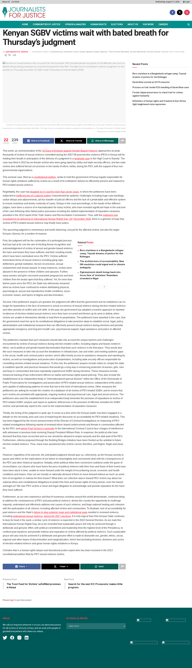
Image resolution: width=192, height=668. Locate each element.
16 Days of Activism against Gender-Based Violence (70, 150)
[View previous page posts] (99, 287)
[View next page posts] (104, 287)
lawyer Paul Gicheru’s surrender (37, 428)
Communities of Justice (46, 24)
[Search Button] (189, 24)
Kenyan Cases (92, 52)
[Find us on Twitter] (180, 12)
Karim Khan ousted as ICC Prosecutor (151, 82)
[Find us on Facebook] (172, 12)
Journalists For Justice (16, 52)
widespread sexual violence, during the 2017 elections (42, 516)
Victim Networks (138, 52)
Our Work (15, 2)
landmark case (82, 158)
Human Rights (98, 24)
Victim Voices (153, 52)
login (12, 600)
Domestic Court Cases (74, 52)
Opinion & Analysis (75, 24)
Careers (163, 24)
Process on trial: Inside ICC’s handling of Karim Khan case (160, 87)
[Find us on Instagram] (187, 12)
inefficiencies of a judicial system (33, 195)
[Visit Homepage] (23, 12)
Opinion (103, 52)
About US (6, 2)
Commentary (57, 52)
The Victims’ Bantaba (118, 52)
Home (25, 24)
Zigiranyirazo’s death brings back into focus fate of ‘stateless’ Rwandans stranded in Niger (100, 275)
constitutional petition (44, 177)
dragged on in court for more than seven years (54, 191)
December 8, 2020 (40, 52)
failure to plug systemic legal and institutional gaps (60, 512)
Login (187, 2)
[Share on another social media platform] (122, 141)
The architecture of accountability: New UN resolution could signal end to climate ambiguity (102, 264)
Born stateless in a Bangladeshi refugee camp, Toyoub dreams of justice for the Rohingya (101, 253)
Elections (117, 24)
